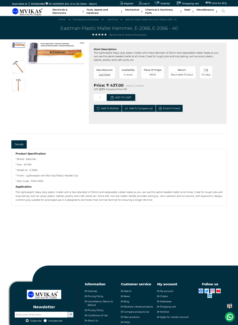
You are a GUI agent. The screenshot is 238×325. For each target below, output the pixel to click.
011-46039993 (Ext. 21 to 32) (63, 3)
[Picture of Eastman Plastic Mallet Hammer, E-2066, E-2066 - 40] (18, 51)
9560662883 (37, 3)
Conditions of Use (98, 315)
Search (127, 291)
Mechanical (132, 9)
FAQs (127, 322)
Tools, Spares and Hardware (97, 11)
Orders (164, 296)
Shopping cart (168, 306)
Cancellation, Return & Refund (100, 303)
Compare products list (136, 311)
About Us (93, 320)
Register (128, 3)
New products (132, 317)
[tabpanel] (119, 177)
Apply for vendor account (174, 317)
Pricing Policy (95, 296)
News (127, 296)
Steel (187, 9)
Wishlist (164, 311)
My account (166, 291)
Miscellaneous (205, 9)
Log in (146, 3)
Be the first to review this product (127, 34)
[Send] (71, 315)
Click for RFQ (219, 3)
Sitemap (92, 291)
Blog (126, 301)
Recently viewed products (138, 306)
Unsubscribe (55, 320)
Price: (99, 85)
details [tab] (19, 144)
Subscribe (35, 320)
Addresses (165, 301)
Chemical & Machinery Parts (159, 11)
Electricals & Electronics (60, 11)
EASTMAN (104, 74)
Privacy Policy (96, 310)
